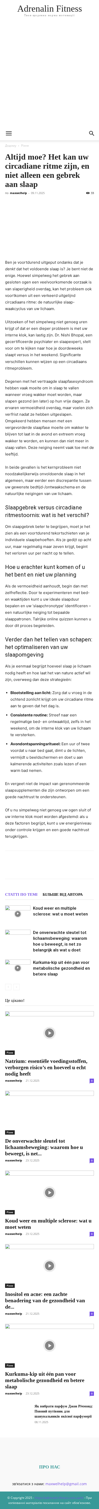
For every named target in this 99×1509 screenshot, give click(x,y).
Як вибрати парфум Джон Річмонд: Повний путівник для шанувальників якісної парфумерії (64, 1411)
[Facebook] (10, 868)
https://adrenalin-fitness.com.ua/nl (59, 1498)
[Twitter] (33, 868)
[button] (9, 133)
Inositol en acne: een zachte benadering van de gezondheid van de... (45, 1300)
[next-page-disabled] (16, 987)
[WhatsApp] (68, 868)
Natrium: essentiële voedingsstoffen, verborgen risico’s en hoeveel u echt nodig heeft (46, 1067)
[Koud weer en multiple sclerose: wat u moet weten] (17, 914)
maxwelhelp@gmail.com (66, 1483)
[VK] (22, 868)
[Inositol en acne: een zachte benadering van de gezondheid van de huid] (49, 1266)
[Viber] (45, 868)
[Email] (80, 868)
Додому (10, 145)
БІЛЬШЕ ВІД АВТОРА (63, 894)
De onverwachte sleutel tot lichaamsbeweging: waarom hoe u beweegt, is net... (44, 1147)
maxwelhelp (18, 193)
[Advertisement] (49, 74)
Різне (25, 145)
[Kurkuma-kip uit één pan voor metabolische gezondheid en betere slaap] (17, 968)
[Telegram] (57, 868)
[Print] (92, 868)
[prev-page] (8, 987)
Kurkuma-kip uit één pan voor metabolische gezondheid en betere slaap (61, 968)
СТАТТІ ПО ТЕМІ (21, 894)
